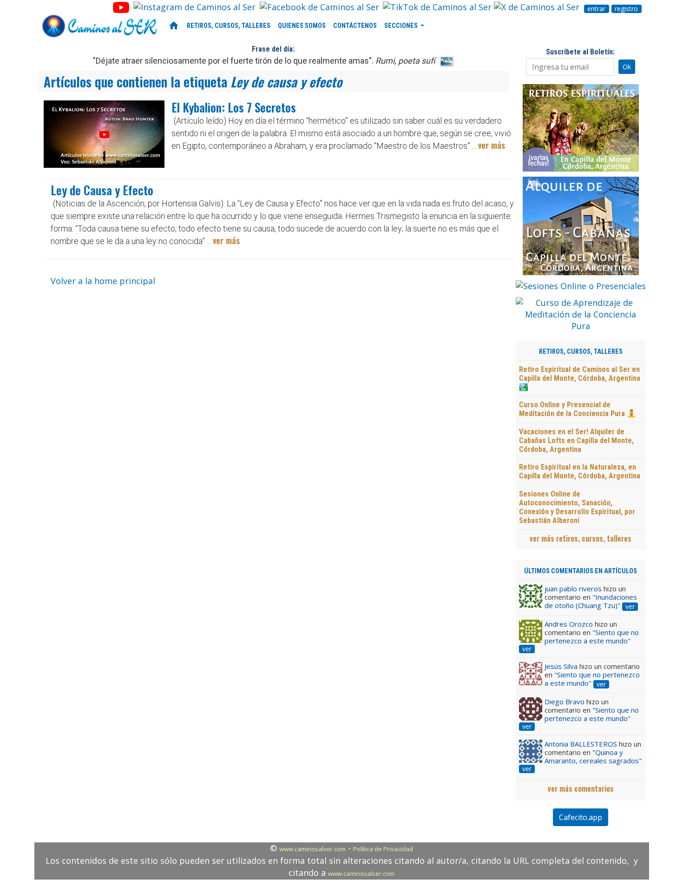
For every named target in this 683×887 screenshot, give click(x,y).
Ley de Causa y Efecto (102, 190)
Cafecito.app (580, 817)
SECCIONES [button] (401, 26)
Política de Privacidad (383, 849)
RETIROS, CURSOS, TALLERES (228, 26)
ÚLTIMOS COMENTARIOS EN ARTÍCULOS (580, 571)
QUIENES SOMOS (302, 26)
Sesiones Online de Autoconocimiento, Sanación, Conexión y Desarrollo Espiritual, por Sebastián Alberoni (577, 507)
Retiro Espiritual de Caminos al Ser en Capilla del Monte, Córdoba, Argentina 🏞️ (579, 378)
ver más (491, 145)
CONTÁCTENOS (355, 26)
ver (630, 606)
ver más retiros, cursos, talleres (580, 538)
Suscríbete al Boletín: (580, 51)
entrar (596, 9)
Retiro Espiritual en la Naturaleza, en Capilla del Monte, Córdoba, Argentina (579, 471)
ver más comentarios (581, 788)
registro (626, 9)
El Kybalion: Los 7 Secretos (233, 107)
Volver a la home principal (103, 280)
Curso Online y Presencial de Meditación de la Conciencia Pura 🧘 (577, 409)
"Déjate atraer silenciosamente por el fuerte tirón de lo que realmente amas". (264, 61)
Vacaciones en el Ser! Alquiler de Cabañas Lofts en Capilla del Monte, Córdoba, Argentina (576, 440)
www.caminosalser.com (312, 849)
